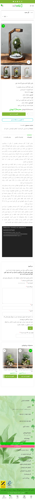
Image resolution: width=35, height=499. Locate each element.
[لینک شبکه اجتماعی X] (20, 1)
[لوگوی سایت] (17, 6)
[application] (17, 241)
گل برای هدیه (27, 474)
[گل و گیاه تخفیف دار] (33, 454)
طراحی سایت (20, 493)
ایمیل (31, 311)
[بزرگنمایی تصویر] (29, 62)
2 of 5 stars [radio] (23, 283)
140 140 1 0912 (25, 414)
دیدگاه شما (29, 287)
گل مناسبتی (27, 129)
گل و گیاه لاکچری (27, 461)
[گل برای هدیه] (33, 474)
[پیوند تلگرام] (13, 1)
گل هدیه (27, 12)
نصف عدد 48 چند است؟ (27, 333)
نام (31, 305)
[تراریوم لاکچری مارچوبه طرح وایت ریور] (9, 358)
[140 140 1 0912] (33, 413)
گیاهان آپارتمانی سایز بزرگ (24, 457)
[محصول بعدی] (3, 17)
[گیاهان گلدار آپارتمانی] (33, 467)
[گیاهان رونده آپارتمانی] (33, 470)
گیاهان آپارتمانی (13, 129)
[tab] (29, 137)
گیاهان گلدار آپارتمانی (26, 467)
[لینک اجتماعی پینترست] (17, 1)
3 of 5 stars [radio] (21, 283)
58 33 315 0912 (25, 421)
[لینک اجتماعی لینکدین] (15, 1)
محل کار (6, 129)
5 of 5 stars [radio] (19, 283)
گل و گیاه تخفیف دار (26, 454)
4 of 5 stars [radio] (20, 283)
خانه (32, 12)
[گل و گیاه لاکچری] (33, 460)
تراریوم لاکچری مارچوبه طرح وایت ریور (10, 370)
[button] (30, 44)
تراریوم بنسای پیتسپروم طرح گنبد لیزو (26, 370)
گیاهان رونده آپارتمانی (25, 471)
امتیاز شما (30, 283)
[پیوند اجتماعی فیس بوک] (22, 1)
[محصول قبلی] (7, 17)
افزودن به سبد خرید (14, 114)
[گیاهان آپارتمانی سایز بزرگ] (33, 457)
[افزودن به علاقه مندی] (20, 350)
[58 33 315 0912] (33, 420)
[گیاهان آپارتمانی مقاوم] (33, 463)
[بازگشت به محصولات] (5, 17)
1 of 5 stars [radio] (24, 283)
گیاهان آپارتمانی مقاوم (25, 464)
